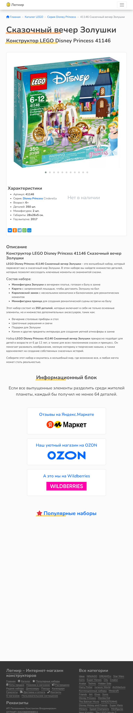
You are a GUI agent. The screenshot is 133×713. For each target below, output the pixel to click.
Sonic (105, 694)
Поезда (45, 688)
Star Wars (118, 676)
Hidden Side (104, 683)
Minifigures (117, 709)
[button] (46, 172)
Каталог (25, 681)
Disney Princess (33, 198)
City (106, 680)
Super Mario (116, 705)
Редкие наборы (15, 688)
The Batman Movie (89, 701)
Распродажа (62, 685)
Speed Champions (99, 709)
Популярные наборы (48, 681)
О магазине (13, 695)
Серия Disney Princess (61, 17)
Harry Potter (85, 687)
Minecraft (114, 690)
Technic (92, 683)
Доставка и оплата (34, 692)
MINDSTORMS (109, 701)
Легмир (14, 670)
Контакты (55, 692)
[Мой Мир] (29, 230)
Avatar (82, 683)
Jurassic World (102, 687)
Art (90, 694)
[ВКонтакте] (10, 230)
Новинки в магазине (38, 685)
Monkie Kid (104, 698)
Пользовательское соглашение (40, 695)
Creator (114, 680)
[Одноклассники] (15, 230)
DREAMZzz (105, 676)
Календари (58, 688)
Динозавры (32, 688)
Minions (83, 709)
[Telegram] (19, 230)
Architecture (118, 687)
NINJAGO (92, 676)
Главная (15, 17)
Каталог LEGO (34, 17)
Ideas (82, 676)
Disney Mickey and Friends (93, 705)
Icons (82, 680)
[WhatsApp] (24, 230)
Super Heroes (94, 680)
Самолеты (12, 692)
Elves (97, 694)
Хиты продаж (16, 685)
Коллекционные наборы (93, 690)
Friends (83, 694)
